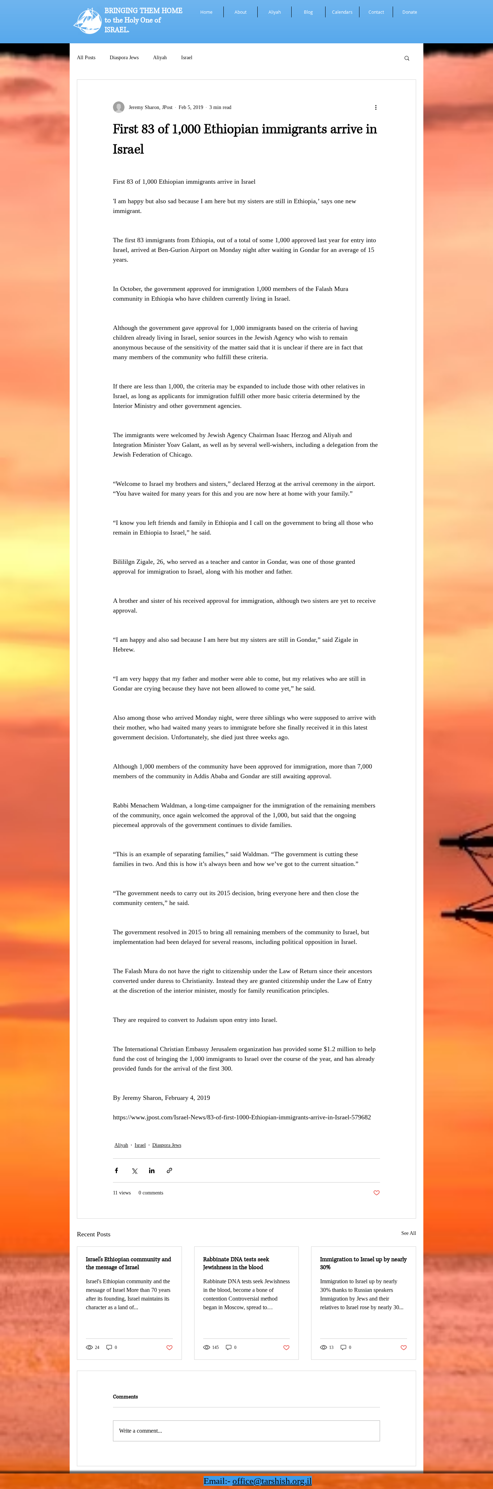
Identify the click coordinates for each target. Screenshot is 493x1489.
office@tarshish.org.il (272, 1481)
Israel (186, 57)
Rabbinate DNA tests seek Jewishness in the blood (236, 1263)
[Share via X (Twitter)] (134, 1170)
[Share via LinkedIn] (151, 1170)
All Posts (86, 57)
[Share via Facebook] (116, 1170)
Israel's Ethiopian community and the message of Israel (128, 1263)
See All (408, 1233)
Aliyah (160, 57)
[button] (406, 58)
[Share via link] (169, 1170)
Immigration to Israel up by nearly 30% (363, 1263)
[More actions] (375, 107)
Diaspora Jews (124, 57)
